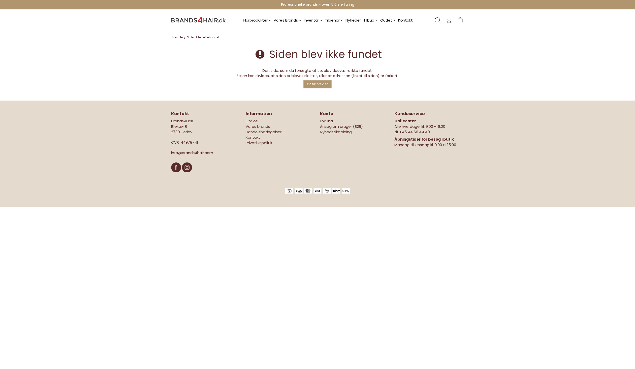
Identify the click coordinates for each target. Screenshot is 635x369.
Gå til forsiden (317, 84)
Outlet (386, 20)
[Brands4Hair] (198, 20)
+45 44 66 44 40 (414, 131)
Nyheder (353, 20)
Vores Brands (286, 20)
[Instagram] (187, 174)
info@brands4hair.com (192, 152)
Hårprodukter (256, 20)
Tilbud (369, 20)
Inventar (312, 20)
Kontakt (405, 20)
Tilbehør (333, 20)
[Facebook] (176, 174)
